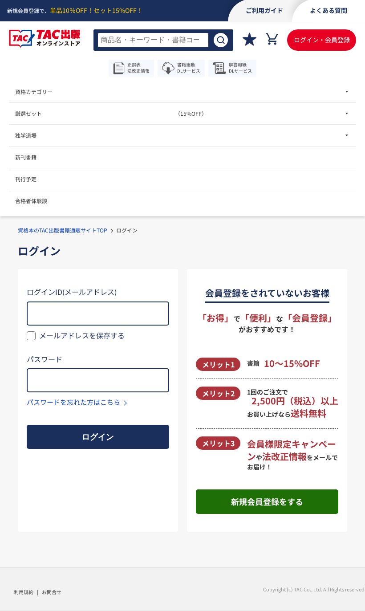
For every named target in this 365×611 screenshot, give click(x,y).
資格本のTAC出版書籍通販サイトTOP (62, 230)
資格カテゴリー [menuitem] (34, 91)
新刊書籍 (25, 157)
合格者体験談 (31, 200)
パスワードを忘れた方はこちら (73, 402)
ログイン (98, 436)
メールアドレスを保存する (82, 335)
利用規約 (23, 591)
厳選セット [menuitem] (111, 113)
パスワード (44, 359)
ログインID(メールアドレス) (72, 292)
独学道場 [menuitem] (25, 135)
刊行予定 (25, 179)
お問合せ (51, 591)
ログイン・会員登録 (322, 39)
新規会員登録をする (267, 501)
